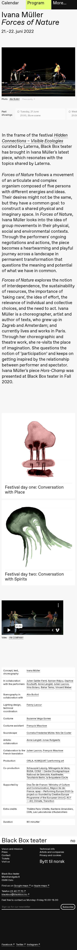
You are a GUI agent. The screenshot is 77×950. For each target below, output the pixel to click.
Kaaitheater (57, 774)
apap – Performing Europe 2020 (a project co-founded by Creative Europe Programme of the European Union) (50, 794)
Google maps (21, 885)
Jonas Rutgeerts (51, 740)
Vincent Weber (63, 687)
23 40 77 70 (16, 891)
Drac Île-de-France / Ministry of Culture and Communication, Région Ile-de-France (48, 788)
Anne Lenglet (45, 684)
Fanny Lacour (34, 704)
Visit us (6, 861)
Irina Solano (33, 687)
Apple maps (40, 885)
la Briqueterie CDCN (57, 777)
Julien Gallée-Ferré (37, 680)
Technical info (47, 849)
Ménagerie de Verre (58, 768)
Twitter (19, 944)
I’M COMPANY (16, 637)
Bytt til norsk (52, 861)
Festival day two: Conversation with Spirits (34, 576)
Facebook (7, 944)
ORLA (30, 760)
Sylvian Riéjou (55, 680)
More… (59, 3)
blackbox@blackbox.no (14, 894)
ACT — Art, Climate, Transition (49, 799)
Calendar (10, 3)
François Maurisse (37, 725)
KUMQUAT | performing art (49, 760)
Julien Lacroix (61, 684)
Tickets (5, 858)
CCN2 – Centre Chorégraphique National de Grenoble (48, 773)
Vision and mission (12, 849)
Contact (6, 855)
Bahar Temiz (47, 687)
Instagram (32, 944)
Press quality (27, 99)
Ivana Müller (33, 670)
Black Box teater (24, 840)
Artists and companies (52, 852)
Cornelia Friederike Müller (40, 732)
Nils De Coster (63, 732)
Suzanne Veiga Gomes (39, 718)
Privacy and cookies (50, 855)
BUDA (30, 771)
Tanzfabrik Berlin (36, 777)
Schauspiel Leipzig (37, 768)
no (72, 841)
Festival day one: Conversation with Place (34, 489)
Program (35, 3)
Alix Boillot (15, 99)
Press (5, 852)
